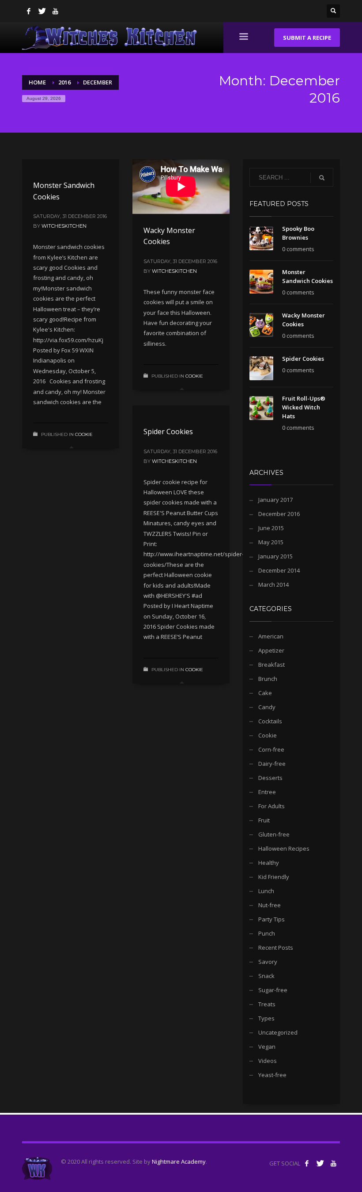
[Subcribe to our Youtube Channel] (333, 1163)
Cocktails (270, 721)
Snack (266, 976)
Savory (267, 962)
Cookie (84, 434)
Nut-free (269, 905)
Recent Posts (275, 947)
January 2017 (275, 500)
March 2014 (273, 584)
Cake (265, 693)
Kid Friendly (273, 877)
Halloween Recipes (283, 848)
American (270, 636)
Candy (266, 707)
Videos (267, 1061)
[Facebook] (28, 11)
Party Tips (271, 919)
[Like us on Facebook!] (306, 1163)
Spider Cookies (168, 431)
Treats (266, 1004)
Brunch (267, 679)
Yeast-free (272, 1075)
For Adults (271, 806)
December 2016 (279, 514)
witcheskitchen (64, 226)
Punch (266, 933)
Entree (267, 792)
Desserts (270, 778)
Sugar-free (272, 990)
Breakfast (271, 665)
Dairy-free (272, 764)
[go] (321, 177)
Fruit (264, 820)
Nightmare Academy (179, 1161)
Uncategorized (278, 1032)
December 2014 (279, 570)
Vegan (266, 1047)
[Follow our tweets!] (320, 1163)
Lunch (266, 891)
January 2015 (275, 556)
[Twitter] (42, 11)
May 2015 (270, 542)
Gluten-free (274, 834)
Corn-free (271, 749)
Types (266, 1018)
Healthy (268, 863)
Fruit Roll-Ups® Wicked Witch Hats (303, 407)
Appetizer (271, 650)
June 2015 (271, 528)
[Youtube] (55, 11)
